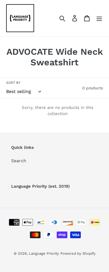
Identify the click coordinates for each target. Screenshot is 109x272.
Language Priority (44, 253)
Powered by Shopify (78, 253)
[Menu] (99, 18)
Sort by (13, 83)
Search (18, 160)
